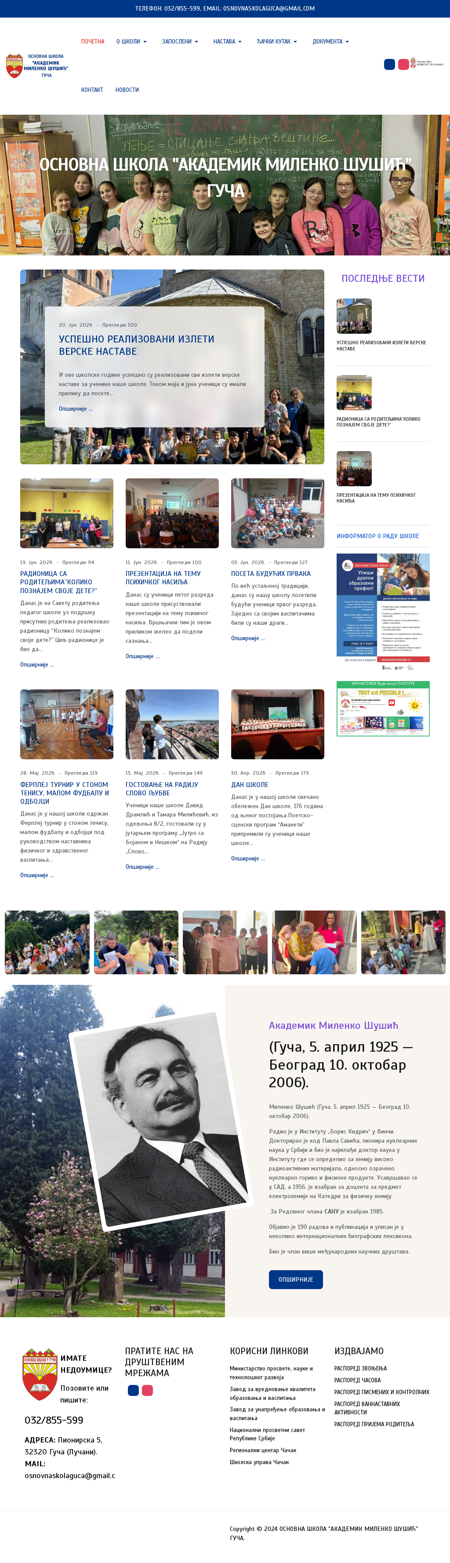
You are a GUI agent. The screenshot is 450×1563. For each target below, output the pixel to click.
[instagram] (403, 64)
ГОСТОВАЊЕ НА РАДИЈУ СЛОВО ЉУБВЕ (162, 789)
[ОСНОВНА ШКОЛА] (37, 65)
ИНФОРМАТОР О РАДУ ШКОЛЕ (378, 536)
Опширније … (76, 408)
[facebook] (389, 64)
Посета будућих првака (271, 573)
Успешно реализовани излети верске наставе (136, 345)
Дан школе (250, 784)
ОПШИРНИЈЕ (296, 1279)
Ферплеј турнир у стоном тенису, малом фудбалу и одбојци (64, 793)
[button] (133, 42)
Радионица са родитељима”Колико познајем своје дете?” (58, 582)
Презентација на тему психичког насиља (163, 578)
